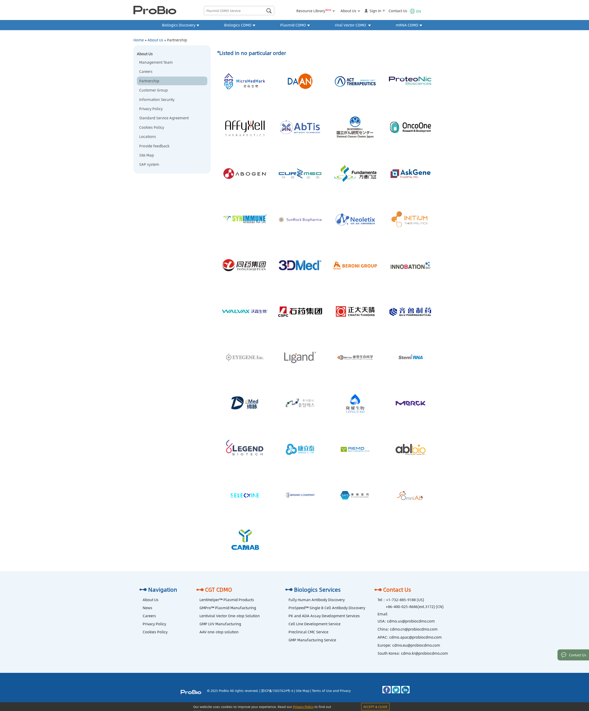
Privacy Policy (151, 108)
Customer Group (153, 90)
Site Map (146, 155)
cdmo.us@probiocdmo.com (411, 621)
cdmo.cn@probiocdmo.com (414, 629)
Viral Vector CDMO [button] (351, 25)
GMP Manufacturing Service (312, 640)
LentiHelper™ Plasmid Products (226, 599)
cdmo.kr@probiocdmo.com (424, 653)
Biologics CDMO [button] (237, 25)
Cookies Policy (151, 127)
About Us (155, 40)
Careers (146, 71)
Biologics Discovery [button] (178, 25)
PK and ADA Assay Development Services (324, 616)
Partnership (149, 81)
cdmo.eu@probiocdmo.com (416, 645)
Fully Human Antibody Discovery (317, 599)
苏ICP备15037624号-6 (277, 690)
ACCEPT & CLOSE (375, 706)
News (147, 608)
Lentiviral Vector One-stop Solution (229, 616)
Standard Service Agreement (164, 118)
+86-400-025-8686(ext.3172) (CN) (415, 606)
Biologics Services (317, 589)
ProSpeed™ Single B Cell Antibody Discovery (327, 608)
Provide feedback (154, 146)
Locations (147, 136)
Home (138, 40)
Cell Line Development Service (315, 624)
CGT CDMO (218, 589)
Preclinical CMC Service (308, 632)
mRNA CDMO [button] (407, 25)
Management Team (156, 62)
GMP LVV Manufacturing (220, 624)
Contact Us (398, 11)
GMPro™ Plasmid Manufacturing (227, 608)
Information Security (156, 99)
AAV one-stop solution (219, 632)
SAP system (149, 164)
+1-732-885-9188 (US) (405, 599)
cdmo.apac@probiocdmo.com (415, 637)
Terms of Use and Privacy (331, 690)
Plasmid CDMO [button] (293, 25)
